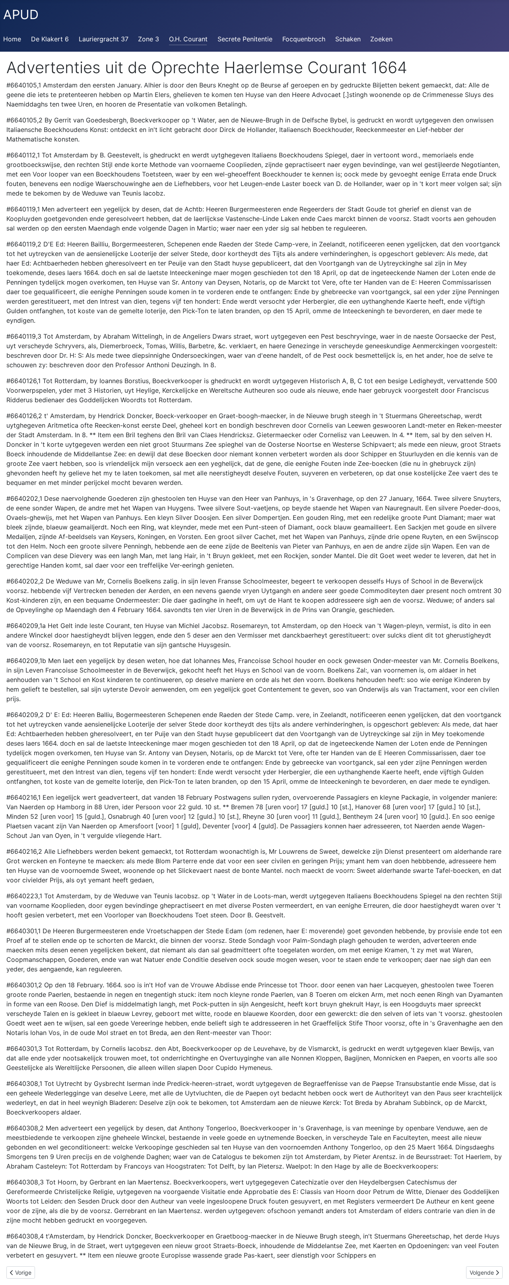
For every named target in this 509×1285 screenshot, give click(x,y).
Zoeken (381, 39)
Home (12, 39)
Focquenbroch (303, 39)
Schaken (348, 39)
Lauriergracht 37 (103, 39)
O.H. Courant (188, 39)
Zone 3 (148, 39)
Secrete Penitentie (245, 39)
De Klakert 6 (50, 39)
